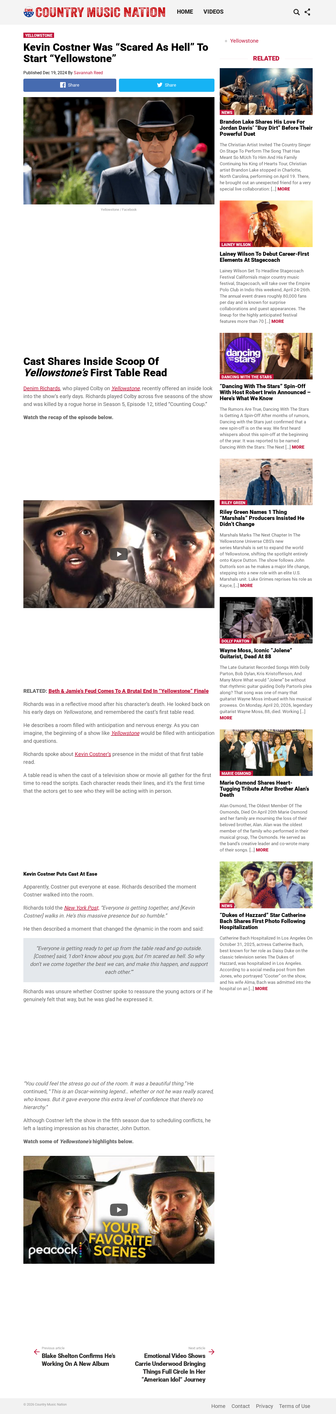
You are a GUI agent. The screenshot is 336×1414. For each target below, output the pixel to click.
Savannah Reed (88, 72)
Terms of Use (294, 1406)
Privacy (264, 1406)
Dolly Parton (235, 641)
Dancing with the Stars (247, 377)
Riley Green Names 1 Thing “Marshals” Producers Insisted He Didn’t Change (262, 518)
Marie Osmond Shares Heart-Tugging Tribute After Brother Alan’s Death (264, 789)
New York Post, (81, 908)
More (283, 189)
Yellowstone (38, 35)
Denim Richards (41, 388)
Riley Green (233, 502)
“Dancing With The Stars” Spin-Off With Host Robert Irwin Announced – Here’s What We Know (265, 392)
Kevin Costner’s (93, 754)
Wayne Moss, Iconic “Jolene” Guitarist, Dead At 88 (256, 653)
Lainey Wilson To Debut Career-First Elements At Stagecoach (264, 257)
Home (185, 11)
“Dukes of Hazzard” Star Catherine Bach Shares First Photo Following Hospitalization (263, 921)
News (227, 112)
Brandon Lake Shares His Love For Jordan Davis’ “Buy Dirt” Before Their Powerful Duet (266, 128)
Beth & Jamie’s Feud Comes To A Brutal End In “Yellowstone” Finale (129, 691)
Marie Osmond (236, 773)
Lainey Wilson (236, 244)
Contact (241, 1406)
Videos (213, 11)
